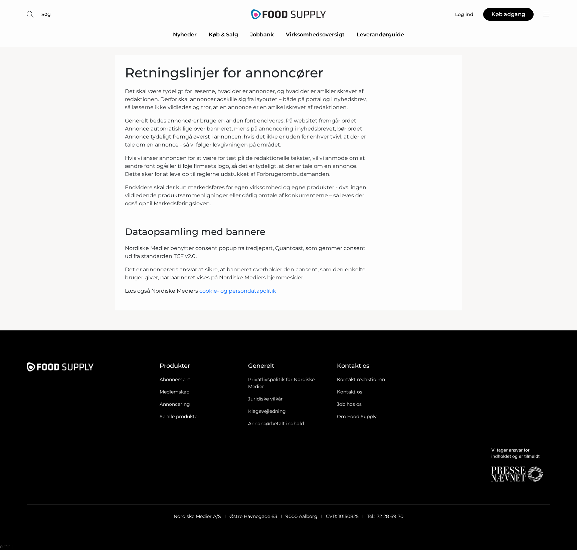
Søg (46, 14)
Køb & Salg (223, 34)
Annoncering (175, 404)
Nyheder (185, 34)
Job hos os (349, 404)
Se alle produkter (179, 417)
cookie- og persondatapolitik (237, 291)
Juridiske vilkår (265, 399)
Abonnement (175, 379)
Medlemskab (174, 392)
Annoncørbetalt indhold (276, 424)
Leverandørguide (380, 34)
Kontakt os (349, 392)
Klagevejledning (267, 411)
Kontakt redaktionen (361, 379)
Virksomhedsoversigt (315, 34)
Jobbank (262, 34)
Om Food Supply (357, 417)
